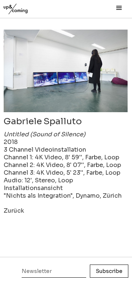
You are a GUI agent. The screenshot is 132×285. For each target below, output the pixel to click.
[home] (24, 7)
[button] (119, 8)
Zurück (14, 210)
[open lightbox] (66, 71)
